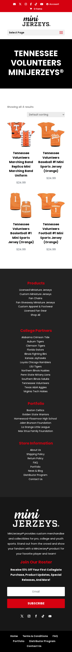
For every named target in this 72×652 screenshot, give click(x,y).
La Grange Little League (35, 427)
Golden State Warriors (35, 414)
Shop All (35, 315)
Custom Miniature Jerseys (35, 294)
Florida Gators (35, 349)
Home (14, 636)
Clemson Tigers (35, 345)
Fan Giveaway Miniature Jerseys (35, 302)
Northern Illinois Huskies (35, 370)
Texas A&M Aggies (35, 387)
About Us (35, 450)
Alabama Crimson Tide (35, 337)
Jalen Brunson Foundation (35, 423)
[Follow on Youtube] (50, 616)
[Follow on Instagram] (29, 616)
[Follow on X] (22, 616)
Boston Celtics (35, 410)
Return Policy (35, 458)
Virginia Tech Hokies (35, 391)
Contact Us (35, 479)
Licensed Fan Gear (35, 310)
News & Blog (35, 471)
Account (53, 4)
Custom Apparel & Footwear (35, 306)
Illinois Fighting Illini (35, 354)
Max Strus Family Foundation (35, 431)
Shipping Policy (36, 454)
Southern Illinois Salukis (35, 379)
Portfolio (35, 466)
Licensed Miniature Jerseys (35, 290)
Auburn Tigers (35, 341)
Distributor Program (35, 475)
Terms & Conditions (35, 636)
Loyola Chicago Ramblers (35, 362)
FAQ (35, 462)
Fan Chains (35, 298)
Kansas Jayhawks (35, 358)
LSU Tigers (36, 366)
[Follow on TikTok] (43, 616)
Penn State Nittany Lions (35, 374)
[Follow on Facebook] (36, 616)
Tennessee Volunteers (35, 383)
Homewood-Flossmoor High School (35, 418)
